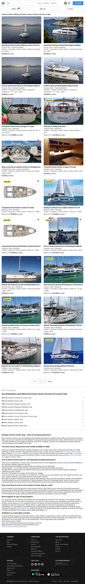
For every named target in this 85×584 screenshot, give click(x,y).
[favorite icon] (38, 18)
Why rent (34, 540)
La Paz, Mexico (11, 563)
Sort (71, 9)
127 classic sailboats (70, 451)
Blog (8, 542)
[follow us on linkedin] (42, 564)
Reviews (33, 549)
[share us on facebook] (35, 564)
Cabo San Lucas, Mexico (15, 566)
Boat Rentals (35, 542)
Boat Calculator (36, 546)
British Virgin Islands (61, 544)
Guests (53, 3)
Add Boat (78, 3)
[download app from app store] (53, 574)
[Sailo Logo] (3, 3)
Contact (9, 546)
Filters (15, 9)
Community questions (38, 553)
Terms (60, 581)
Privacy (54, 581)
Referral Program (36, 555)
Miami (57, 542)
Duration (46, 3)
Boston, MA (10, 568)
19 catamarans (17, 453)
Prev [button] (34, 381)
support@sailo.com (23, 508)
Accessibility (74, 581)
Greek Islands (11, 572)
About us (10, 540)
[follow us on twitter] (32, 564)
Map (41, 9)
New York (58, 540)
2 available (76, 453)
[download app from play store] (38, 574)
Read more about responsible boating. (15, 526)
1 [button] (40, 381)
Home (4, 390)
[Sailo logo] (10, 581)
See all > (58, 551)
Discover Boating (36, 551)
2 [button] (44, 381)
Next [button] (50, 381)
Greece (57, 549)
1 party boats (74, 455)
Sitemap (66, 581)
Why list (33, 544)
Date (39, 3)
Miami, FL (10, 570)
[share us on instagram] (39, 564)
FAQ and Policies (12, 544)
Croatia (57, 546)
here (45, 510)
